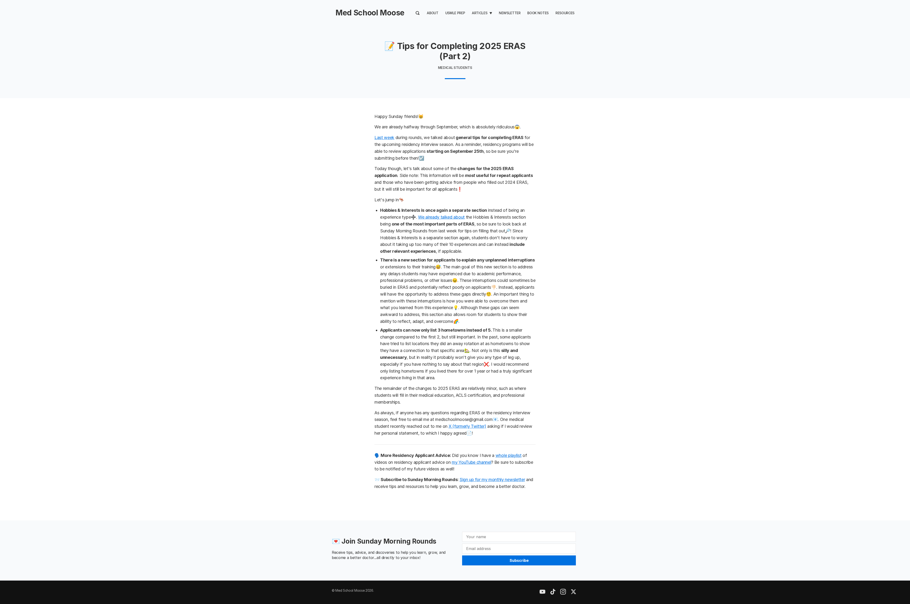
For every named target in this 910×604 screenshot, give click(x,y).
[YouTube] (542, 593)
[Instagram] (553, 593)
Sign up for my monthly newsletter (492, 479)
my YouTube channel (471, 462)
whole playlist (509, 455)
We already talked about (441, 217)
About (432, 13)
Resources (564, 13)
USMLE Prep (455, 13)
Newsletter (510, 13)
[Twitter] (573, 593)
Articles (479, 13)
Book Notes (538, 13)
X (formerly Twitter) (467, 426)
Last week (384, 137)
